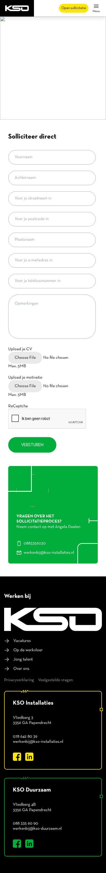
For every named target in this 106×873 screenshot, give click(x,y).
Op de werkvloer (28, 650)
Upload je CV (20, 349)
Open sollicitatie (73, 8)
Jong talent (23, 659)
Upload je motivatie (25, 377)
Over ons (21, 669)
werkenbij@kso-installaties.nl (49, 552)
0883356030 (35, 543)
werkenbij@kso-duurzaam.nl (37, 828)
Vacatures (22, 641)
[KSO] (17, 8)
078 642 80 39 (25, 736)
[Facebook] (17, 757)
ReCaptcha (18, 406)
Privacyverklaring (19, 680)
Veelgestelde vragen (55, 680)
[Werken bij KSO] (53, 619)
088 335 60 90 (25, 823)
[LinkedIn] (29, 757)
